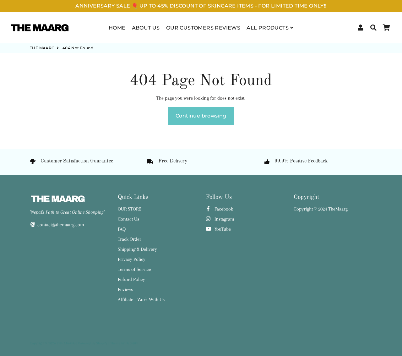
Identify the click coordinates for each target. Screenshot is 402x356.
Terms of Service (134, 269)
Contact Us (128, 219)
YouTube (222, 229)
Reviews (125, 289)
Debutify (132, 343)
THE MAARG (42, 48)
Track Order (129, 239)
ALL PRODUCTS (268, 28)
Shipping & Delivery (137, 249)
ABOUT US (146, 28)
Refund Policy (131, 279)
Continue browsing (201, 116)
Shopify (101, 343)
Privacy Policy (131, 259)
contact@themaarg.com (60, 224)
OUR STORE (129, 209)
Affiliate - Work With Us (141, 299)
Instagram (223, 219)
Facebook (223, 209)
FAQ (122, 229)
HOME (117, 28)
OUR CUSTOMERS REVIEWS (203, 28)
